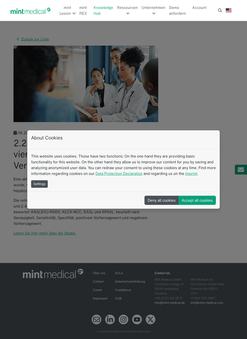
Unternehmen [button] (153, 7)
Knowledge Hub (103, 10)
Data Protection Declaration (119, 173)
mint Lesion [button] (66, 10)
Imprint (191, 173)
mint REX (83, 10)
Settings (39, 183)
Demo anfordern (177, 10)
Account (199, 7)
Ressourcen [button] (127, 7)
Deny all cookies (162, 200)
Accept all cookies (197, 200)
